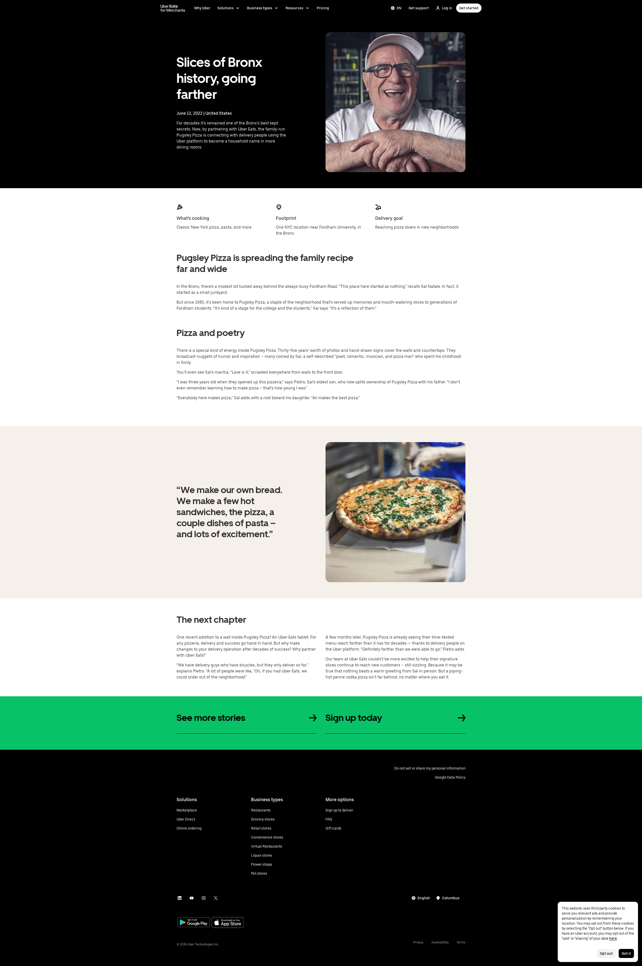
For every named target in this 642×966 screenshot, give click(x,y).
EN (399, 8)
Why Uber (202, 8)
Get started (468, 8)
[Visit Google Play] (194, 923)
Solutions (225, 8)
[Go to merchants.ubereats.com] (172, 8)
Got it (626, 953)
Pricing (323, 8)
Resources (294, 8)
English (424, 898)
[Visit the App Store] (228, 923)
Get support (419, 8)
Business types (259, 8)
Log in (447, 8)
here (613, 938)
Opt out (606, 953)
